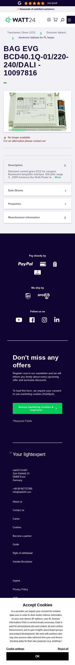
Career (16, 519)
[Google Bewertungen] (19, 2)
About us (17, 501)
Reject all (63, 648)
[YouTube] (19, 320)
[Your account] (49, 20)
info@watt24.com (22, 492)
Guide (16, 544)
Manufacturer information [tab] (24, 217)
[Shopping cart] (55, 20)
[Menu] (71, 19)
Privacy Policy (20, 589)
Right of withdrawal (23, 553)
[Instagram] (44, 320)
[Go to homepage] (14, 20)
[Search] (62, 20)
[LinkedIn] (57, 320)
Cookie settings (15, 648)
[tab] (37, 170)
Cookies (17, 527)
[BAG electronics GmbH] (37, 83)
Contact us (18, 510)
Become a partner (22, 536)
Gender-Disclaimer (22, 561)
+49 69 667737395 (22, 488)
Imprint (16, 581)
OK (37, 656)
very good (52, 3)
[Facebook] (32, 320)
